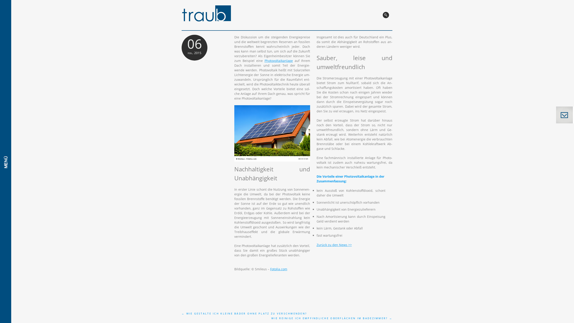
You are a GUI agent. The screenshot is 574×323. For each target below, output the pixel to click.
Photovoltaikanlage (279, 61)
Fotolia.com (278, 269)
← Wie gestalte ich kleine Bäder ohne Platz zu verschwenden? (244, 313)
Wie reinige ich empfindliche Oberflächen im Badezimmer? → (331, 318)
